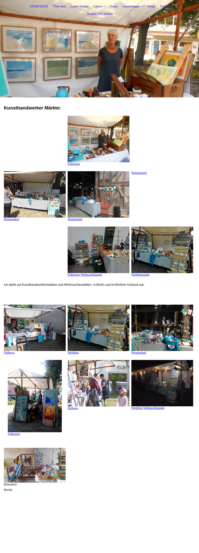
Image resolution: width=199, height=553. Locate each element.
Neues (114, 6)
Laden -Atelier (79, 6)
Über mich (59, 6)
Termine (165, 6)
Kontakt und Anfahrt (100, 13)
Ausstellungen (131, 6)
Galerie (97, 6)
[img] (99, 48)
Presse (151, 6)
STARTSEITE (39, 6)
